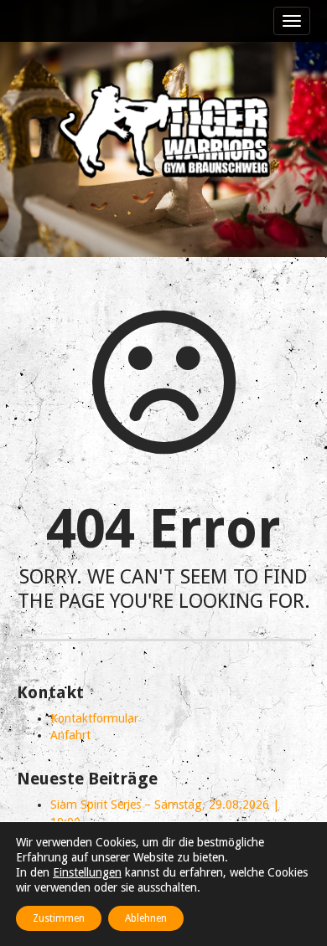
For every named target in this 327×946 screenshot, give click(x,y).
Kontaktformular (94, 718)
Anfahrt (70, 735)
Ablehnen (146, 918)
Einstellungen (87, 872)
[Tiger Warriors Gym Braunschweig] (163, 131)
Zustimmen (59, 918)
